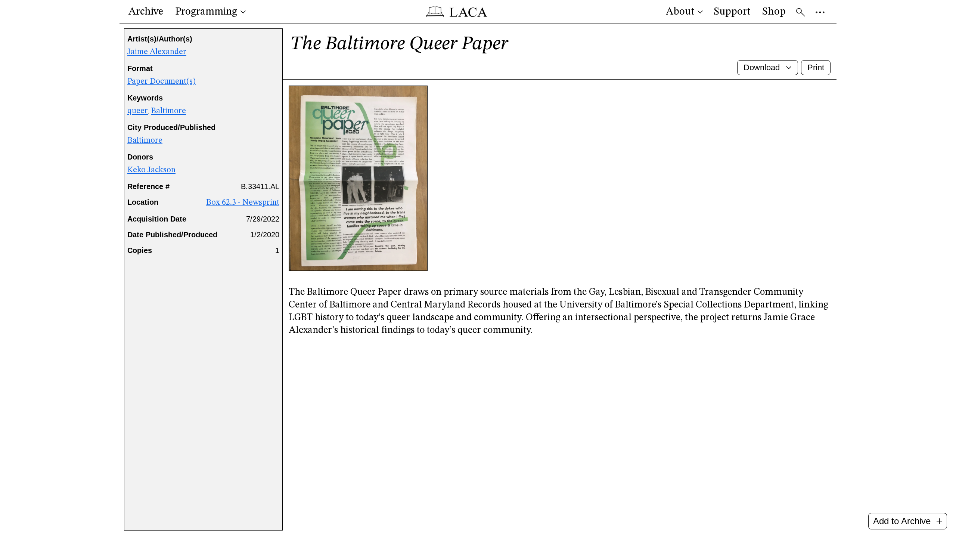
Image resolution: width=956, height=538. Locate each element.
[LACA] (456, 12)
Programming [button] (206, 12)
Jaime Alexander (156, 52)
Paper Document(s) (161, 81)
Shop (774, 12)
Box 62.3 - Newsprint (242, 202)
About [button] (680, 12)
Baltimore (168, 111)
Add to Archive (902, 521)
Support (732, 12)
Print (815, 67)
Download (762, 67)
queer (137, 111)
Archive (145, 12)
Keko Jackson (151, 170)
